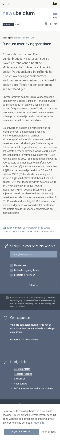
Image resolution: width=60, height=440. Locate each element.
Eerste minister (22, 368)
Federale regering (23, 373)
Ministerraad (20, 265)
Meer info (39, 422)
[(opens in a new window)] (49, 24)
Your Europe (20, 383)
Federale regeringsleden (26, 270)
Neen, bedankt (49, 432)
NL (4, 4)
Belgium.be (19, 378)
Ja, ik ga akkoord (21, 431)
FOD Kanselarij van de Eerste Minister (33, 388)
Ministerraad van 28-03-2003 (23, 38)
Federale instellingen (24, 275)
